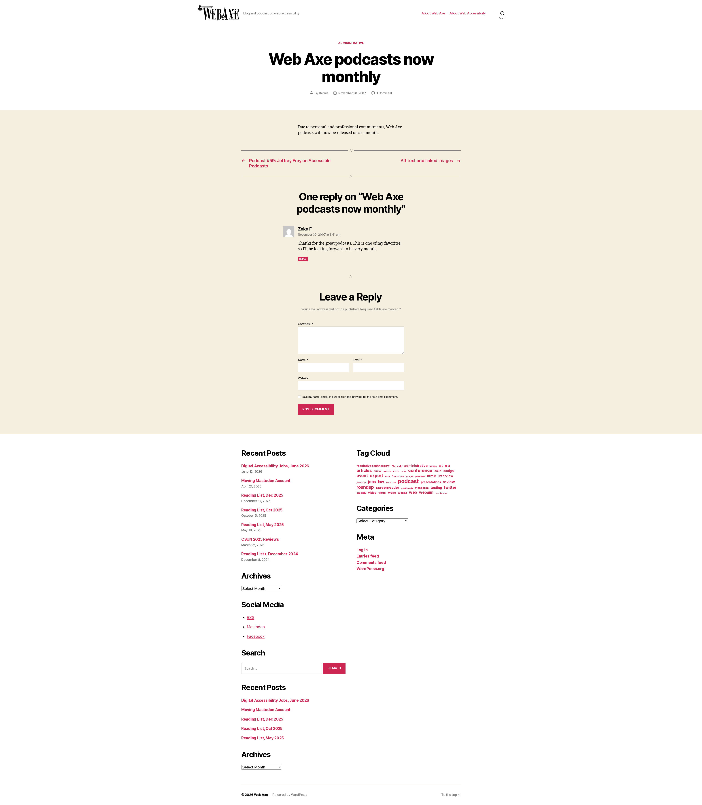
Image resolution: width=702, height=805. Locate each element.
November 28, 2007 (352, 93)
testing (436, 487)
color (403, 471)
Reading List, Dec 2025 (262, 495)
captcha (387, 471)
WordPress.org (370, 568)
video (372, 492)
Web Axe (261, 795)
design (448, 471)
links (388, 482)
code (396, 471)
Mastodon (256, 627)
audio (377, 471)
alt (441, 466)
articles (364, 470)
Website (303, 378)
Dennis (323, 93)
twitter (450, 487)
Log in (361, 550)
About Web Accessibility (468, 13)
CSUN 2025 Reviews (260, 539)
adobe (433, 466)
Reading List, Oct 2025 (261, 510)
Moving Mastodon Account (265, 480)
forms (395, 476)
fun (401, 476)
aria (447, 466)
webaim (426, 492)
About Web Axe (433, 13)
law (381, 481)
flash (387, 476)
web (413, 492)
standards (422, 488)
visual (382, 492)
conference (420, 470)
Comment (305, 324)
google (409, 476)
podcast (408, 481)
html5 (431, 476)
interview (445, 476)
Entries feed (367, 556)
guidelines (420, 476)
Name (303, 360)
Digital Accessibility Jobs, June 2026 (275, 466)
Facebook (256, 636)
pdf (394, 482)
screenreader (387, 487)
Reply (302, 259)
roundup (365, 487)
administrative (351, 43)
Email (357, 360)
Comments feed (371, 562)
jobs (372, 481)
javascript (361, 482)
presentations (431, 482)
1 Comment (384, 93)
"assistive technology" (373, 466)
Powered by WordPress (289, 795)
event (362, 475)
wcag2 (402, 492)
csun (437, 471)
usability (361, 493)
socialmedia (407, 488)
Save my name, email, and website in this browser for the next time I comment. (350, 396)
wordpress (441, 493)
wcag (392, 492)
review (449, 481)
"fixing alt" (397, 466)
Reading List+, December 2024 (269, 554)
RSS (250, 617)
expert (376, 475)
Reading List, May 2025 (262, 524)
